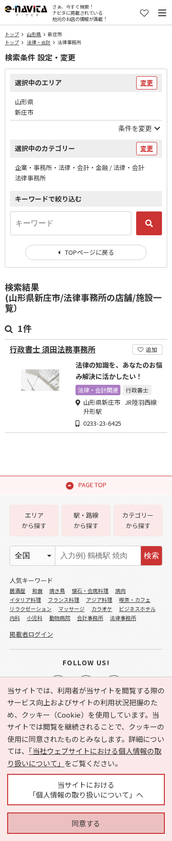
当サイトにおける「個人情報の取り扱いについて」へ (86, 790)
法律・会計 (39, 42)
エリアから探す (34, 520)
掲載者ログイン (31, 634)
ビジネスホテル (137, 608)
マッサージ (71, 608)
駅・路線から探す (86, 520)
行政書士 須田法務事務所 (53, 349)
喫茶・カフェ (134, 599)
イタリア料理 (25, 599)
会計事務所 (90, 617)
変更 (146, 82)
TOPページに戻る (89, 252)
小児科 (35, 617)
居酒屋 (17, 590)
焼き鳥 (57, 590)
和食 (37, 590)
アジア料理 (99, 599)
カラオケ (101, 608)
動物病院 (59, 617)
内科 (15, 617)
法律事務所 (123, 617)
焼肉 (120, 590)
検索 (151, 555)
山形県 (34, 34)
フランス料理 (63, 599)
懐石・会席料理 (90, 590)
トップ (12, 34)
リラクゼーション (31, 608)
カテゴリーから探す (137, 520)
